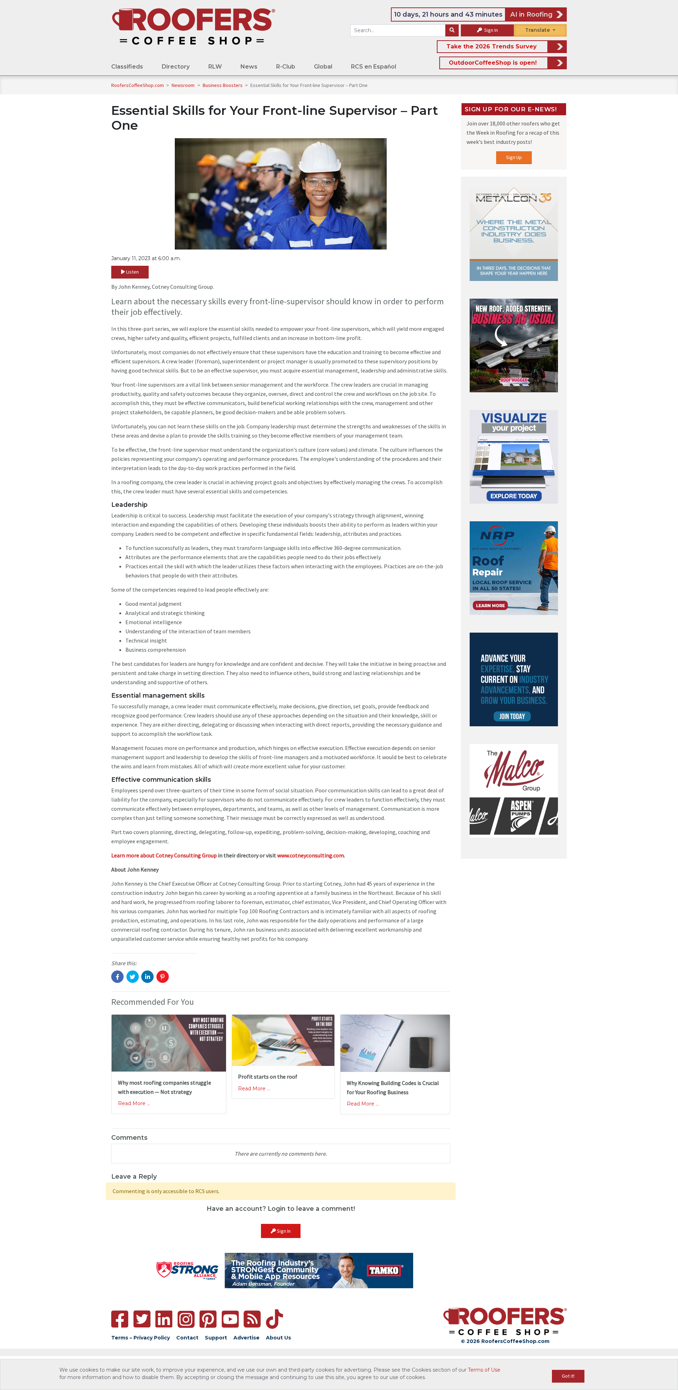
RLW (215, 66)
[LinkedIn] (163, 1319)
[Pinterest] (208, 1319)
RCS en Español (373, 66)
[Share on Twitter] (132, 976)
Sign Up (514, 157)
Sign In (490, 30)
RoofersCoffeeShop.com (137, 85)
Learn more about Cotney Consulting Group (164, 855)
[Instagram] (186, 1319)
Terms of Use (484, 1370)
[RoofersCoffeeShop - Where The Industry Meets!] (193, 26)
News (248, 66)
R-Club (285, 66)
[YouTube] (230, 1319)
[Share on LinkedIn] (147, 976)
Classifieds (127, 66)
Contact (187, 1338)
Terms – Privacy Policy (140, 1338)
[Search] (452, 30)
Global (323, 66)
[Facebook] (119, 1319)
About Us (278, 1338)
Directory (176, 66)
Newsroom (184, 85)
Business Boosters (223, 85)
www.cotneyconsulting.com (310, 855)
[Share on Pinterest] (162, 976)
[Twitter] (141, 1319)
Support (216, 1338)
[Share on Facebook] (117, 976)
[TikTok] (274, 1319)
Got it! (568, 1376)
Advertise (246, 1338)
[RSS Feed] (252, 1319)
